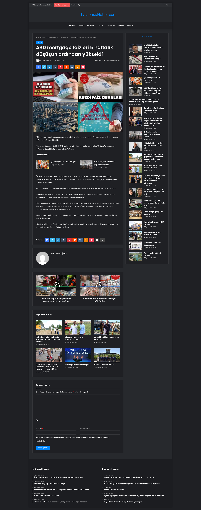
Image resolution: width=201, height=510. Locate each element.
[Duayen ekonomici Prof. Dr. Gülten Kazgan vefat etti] (135, 192)
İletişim (130, 25)
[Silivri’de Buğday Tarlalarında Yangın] (135, 59)
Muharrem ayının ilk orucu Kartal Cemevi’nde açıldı (154, 203)
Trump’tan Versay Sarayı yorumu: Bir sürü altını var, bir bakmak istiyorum (154, 179)
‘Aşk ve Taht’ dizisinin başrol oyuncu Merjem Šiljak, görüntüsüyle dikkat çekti (153, 122)
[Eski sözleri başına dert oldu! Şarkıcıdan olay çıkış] (135, 146)
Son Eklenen (147, 36)
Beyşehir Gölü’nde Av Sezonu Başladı (106, 338)
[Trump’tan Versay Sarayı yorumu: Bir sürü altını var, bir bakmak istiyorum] (135, 179)
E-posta (39, 429)
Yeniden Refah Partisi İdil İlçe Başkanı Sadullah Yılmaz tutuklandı (94, 5)
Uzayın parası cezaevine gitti (77, 364)
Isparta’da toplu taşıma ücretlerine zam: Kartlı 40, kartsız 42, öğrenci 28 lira (47, 366)
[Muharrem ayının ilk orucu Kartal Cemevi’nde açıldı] (135, 203)
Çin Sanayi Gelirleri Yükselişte (63, 162)
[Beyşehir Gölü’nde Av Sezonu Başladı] (107, 327)
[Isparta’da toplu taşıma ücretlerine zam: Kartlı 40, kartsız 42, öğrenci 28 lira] (49, 355)
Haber (81, 25)
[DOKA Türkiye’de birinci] (107, 355)
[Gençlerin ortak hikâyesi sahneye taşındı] (135, 111)
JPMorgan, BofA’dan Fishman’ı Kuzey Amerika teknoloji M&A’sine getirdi (144, 100)
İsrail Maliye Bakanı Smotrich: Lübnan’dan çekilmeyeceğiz (153, 47)
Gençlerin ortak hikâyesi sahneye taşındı (154, 109)
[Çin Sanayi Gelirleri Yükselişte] (42, 164)
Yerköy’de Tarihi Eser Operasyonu (152, 244)
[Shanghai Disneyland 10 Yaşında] (135, 225)
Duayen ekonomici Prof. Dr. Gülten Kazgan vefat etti (154, 191)
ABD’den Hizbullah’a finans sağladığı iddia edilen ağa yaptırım (153, 90)
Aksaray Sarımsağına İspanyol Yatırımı (74, 338)
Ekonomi (90, 25)
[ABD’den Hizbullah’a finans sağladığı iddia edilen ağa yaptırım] (135, 91)
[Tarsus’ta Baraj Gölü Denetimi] (135, 256)
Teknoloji (110, 25)
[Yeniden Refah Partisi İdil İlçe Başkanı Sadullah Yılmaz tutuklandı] (135, 69)
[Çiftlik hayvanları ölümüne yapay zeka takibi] (86, 164)
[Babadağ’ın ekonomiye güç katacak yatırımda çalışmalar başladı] (49, 327)
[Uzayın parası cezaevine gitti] (78, 355)
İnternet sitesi (85, 429)
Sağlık (100, 25)
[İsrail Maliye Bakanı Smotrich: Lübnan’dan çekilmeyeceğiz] (135, 48)
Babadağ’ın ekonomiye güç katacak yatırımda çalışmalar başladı (49, 339)
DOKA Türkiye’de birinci (104, 364)
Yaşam (121, 25)
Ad (37, 420)
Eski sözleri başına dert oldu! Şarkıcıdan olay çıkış (153, 145)
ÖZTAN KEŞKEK (45, 60)
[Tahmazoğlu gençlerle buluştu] (135, 214)
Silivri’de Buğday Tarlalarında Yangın (152, 57)
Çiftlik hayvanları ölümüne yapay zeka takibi (152, 134)
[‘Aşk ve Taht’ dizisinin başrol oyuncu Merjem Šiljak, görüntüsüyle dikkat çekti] (135, 121)
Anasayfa (72, 25)
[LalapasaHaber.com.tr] (100, 14)
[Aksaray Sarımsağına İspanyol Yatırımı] (78, 327)
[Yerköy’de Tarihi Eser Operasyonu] (135, 246)
